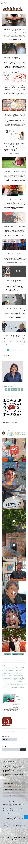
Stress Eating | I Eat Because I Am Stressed (14, 29)
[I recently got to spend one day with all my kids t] (14, 616)
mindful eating (19, 678)
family (17, 672)
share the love (11, 684)
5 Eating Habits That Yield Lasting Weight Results (14, 144)
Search (4, 746)
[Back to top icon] (14, 834)
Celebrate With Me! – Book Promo (14, 226)
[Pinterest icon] (15, 839)
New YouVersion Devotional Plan (10, 783)
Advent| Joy (6, 792)
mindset (3, 680)
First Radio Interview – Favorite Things (14, 281)
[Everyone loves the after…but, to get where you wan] (14, 497)
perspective (19, 681)
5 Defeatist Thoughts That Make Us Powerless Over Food (15, 172)
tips (16, 684)
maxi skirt (12, 678)
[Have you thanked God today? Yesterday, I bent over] (14, 592)
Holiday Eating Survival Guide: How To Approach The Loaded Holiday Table (15, 116)
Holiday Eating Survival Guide (14, 199)
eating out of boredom (17, 669)
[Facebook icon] (11, 839)
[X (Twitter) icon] (12, 839)
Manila (8, 678)
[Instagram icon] (16, 839)
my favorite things (9, 680)
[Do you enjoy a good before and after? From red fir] (14, 545)
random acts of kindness (16, 683)
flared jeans (16, 675)
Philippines (7, 683)
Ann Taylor (4, 667)
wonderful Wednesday (17, 687)
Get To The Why (7, 786)
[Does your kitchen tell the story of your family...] (14, 450)
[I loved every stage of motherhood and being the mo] (14, 640)
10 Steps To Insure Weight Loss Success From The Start (14, 254)
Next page (20, 350)
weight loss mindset (9, 686)
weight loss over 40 (20, 686)
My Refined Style (20, 680)
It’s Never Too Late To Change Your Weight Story (14, 336)
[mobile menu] (2, 3)
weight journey (23, 684)
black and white (16, 667)
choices (3, 669)
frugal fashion (20, 675)
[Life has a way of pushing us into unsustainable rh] (14, 521)
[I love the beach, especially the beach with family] (14, 473)
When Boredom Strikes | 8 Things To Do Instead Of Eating (14, 58)
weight (18, 684)
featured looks (10, 675)
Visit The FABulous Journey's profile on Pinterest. (12, 659)
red (2, 684)
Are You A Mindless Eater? (15, 308)
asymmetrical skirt (9, 667)
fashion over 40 (8, 673)
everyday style (7, 670)
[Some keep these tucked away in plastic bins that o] (14, 569)
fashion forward (21, 672)
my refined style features (6, 681)
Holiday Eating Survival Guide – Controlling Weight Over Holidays (14, 86)
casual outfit (21, 667)
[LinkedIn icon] (14, 839)
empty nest (23, 669)
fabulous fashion (12, 672)
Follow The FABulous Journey (9, 422)
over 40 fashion (13, 681)
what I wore (5, 687)
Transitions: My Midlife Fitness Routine (12, 789)
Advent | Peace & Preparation (10, 795)
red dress (5, 684)
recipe (24, 683)
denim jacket (9, 669)
